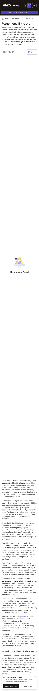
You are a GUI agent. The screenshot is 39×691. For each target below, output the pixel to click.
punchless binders (27, 616)
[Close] (35, 677)
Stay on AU (28, 686)
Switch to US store (11, 686)
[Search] (24, 5)
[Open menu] (34, 5)
